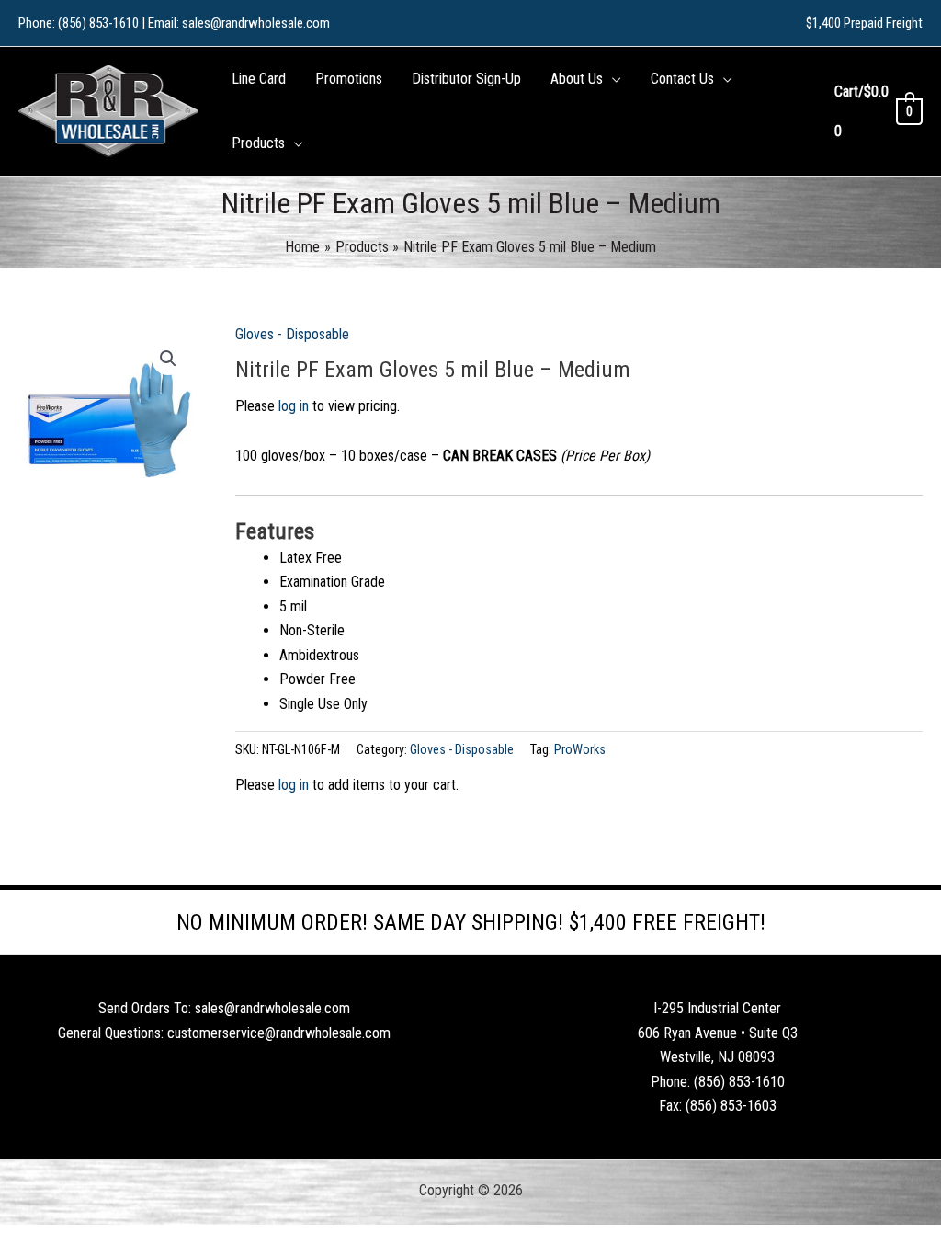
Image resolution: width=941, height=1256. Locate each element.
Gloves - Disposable (292, 334)
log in (293, 406)
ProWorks (580, 750)
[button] (612, 79)
